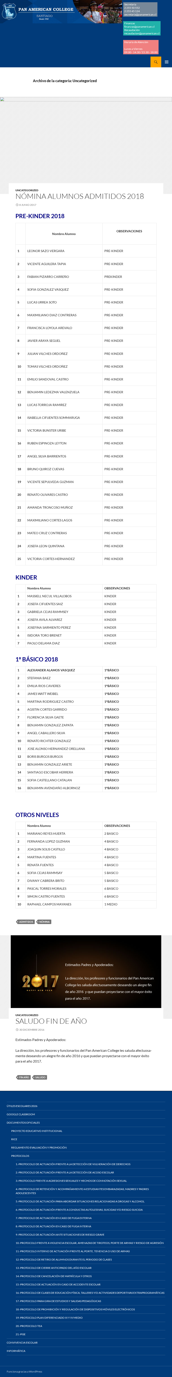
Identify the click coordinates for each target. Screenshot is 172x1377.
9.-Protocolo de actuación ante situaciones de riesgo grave (60, 1234)
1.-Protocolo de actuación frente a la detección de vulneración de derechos (73, 1164)
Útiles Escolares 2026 (22, 1106)
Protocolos (20, 1155)
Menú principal (166, 62)
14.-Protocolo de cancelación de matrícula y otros (54, 1276)
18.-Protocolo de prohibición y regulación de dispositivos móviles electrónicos (75, 1309)
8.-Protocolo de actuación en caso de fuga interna (53, 1226)
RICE (14, 1139)
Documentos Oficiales (23, 1122)
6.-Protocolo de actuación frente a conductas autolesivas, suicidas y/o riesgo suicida (79, 1209)
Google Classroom (21, 1114)
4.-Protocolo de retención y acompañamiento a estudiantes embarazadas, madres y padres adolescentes (82, 1191)
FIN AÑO (24, 1077)
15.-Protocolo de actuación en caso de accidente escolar (58, 1284)
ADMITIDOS (26, 921)
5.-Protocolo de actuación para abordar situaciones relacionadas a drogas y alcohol (80, 1201)
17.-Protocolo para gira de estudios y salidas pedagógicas (58, 1301)
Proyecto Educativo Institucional (36, 1131)
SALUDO (40, 1077)
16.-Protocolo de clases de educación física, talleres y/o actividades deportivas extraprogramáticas (90, 1292)
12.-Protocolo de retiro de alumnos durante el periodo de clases (64, 1259)
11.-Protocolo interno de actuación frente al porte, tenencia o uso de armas (73, 1251)
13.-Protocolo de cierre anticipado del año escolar (54, 1267)
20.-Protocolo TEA (29, 1326)
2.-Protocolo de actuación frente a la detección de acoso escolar (65, 1172)
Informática (16, 1351)
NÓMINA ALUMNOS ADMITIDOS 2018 (79, 196)
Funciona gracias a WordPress (24, 1371)
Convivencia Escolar (22, 1342)
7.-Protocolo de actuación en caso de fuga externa (54, 1218)
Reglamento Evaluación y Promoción (39, 1147)
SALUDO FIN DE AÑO (51, 1021)
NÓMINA (44, 921)
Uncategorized (26, 190)
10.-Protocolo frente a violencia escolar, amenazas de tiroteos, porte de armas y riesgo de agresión (90, 1243)
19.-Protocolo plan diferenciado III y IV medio (49, 1317)
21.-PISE (21, 1334)
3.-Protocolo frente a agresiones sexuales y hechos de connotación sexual (71, 1180)
